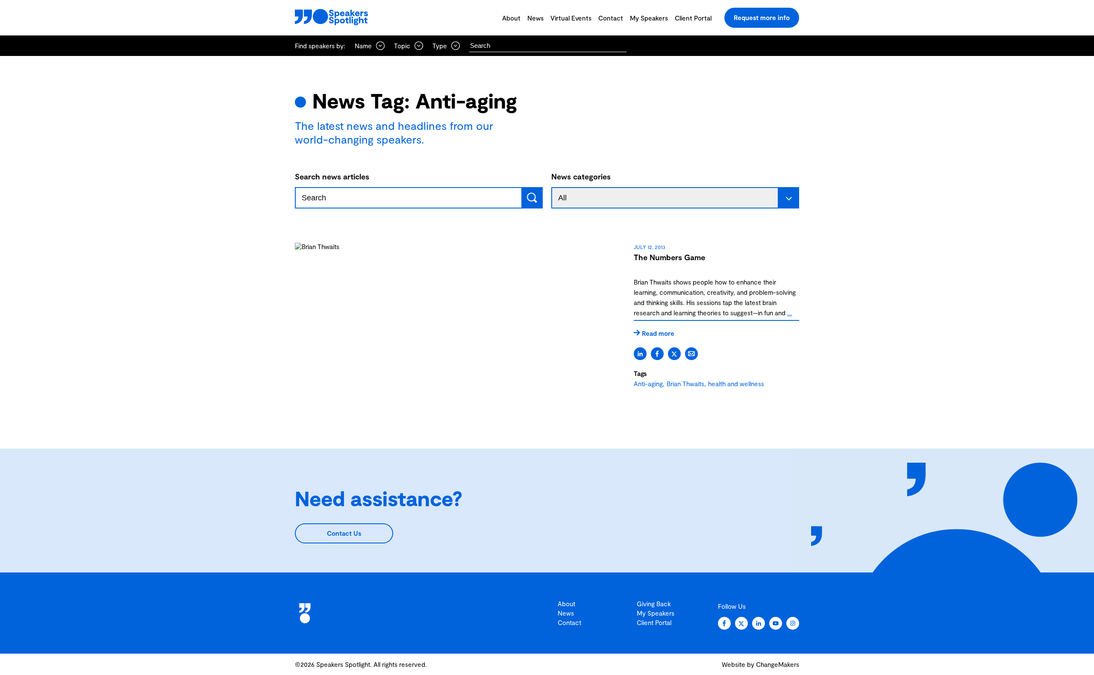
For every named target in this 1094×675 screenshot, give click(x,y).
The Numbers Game (669, 257)
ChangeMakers (777, 664)
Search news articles (332, 176)
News (535, 18)
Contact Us (344, 533)
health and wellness (736, 383)
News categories (581, 176)
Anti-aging (648, 383)
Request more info (762, 17)
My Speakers (649, 18)
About (511, 18)
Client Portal (693, 18)
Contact (610, 18)
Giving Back (654, 604)
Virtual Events (570, 18)
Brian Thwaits (685, 383)
